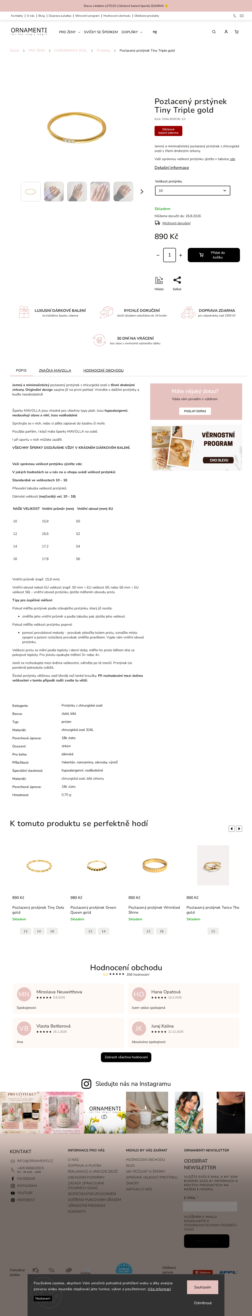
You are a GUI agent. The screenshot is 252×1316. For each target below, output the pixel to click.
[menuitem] (71, 32)
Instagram (27, 1185)
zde (232, 159)
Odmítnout (203, 1303)
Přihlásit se (206, 1241)
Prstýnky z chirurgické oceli (82, 705)
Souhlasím (202, 1287)
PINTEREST (26, 1200)
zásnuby (101, 762)
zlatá (65, 713)
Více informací (159, 1289)
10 (206, 931)
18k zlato (69, 738)
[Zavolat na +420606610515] (235, 16)
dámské (67, 754)
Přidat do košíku (218, 255)
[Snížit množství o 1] (158, 255)
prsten (66, 721)
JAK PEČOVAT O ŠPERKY (145, 1171)
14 (45, 931)
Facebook (26, 1178)
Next (240, 829)
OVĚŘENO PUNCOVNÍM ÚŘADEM (94, 1199)
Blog (41, 16)
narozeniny (85, 762)
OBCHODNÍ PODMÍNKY (86, 1177)
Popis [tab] (21, 370)
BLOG (130, 1165)
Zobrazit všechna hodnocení (126, 1057)
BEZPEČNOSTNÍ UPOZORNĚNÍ (92, 1194)
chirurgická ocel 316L (78, 729)
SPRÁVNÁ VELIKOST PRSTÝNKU (151, 1177)
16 (104, 931)
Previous (231, 829)
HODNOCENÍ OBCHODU (145, 1159)
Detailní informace (172, 167)
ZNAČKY (132, 1183)
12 (32, 931)
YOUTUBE (25, 1193)
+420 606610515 (30, 1168)
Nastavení (42, 1298)
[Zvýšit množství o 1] (180, 255)
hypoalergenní (72, 770)
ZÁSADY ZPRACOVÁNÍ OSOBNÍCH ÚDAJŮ (86, 1185)
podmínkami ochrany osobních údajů (210, 1227)
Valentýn (68, 762)
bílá (73, 713)
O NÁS (30, 16)
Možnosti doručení (176, 223)
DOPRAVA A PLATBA (60, 16)
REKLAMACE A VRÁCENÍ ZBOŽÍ (92, 1171)
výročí (113, 762)
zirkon (66, 746)
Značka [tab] (55, 370)
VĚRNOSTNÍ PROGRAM (87, 16)
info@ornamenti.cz (35, 1161)
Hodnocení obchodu (116, 16)
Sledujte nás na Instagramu (133, 1084)
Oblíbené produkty (146, 16)
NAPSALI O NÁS (139, 1189)
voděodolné (94, 770)
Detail (17, 893)
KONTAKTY (17, 16)
